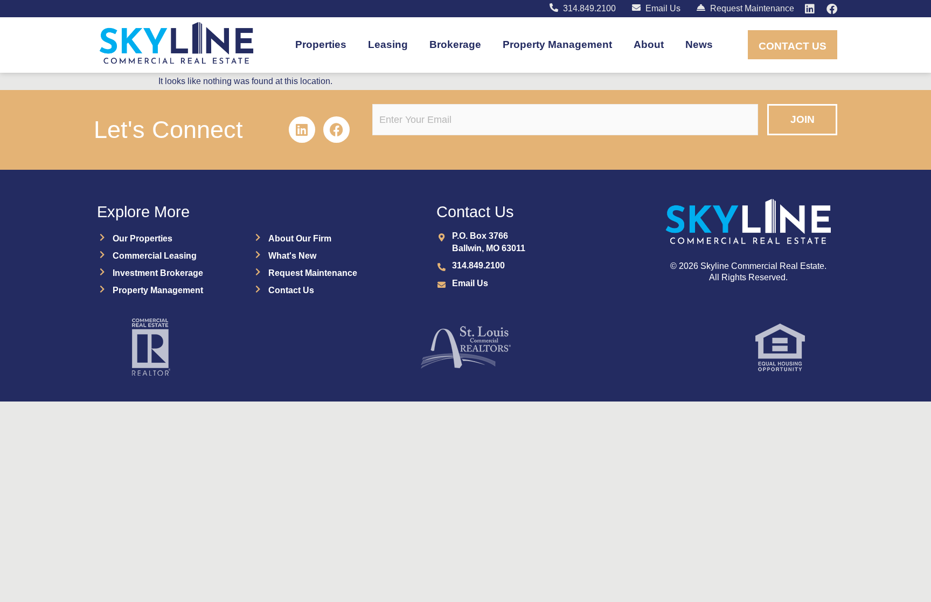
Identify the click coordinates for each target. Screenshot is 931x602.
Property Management (557, 44)
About (649, 44)
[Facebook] (336, 129)
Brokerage (455, 44)
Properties (320, 44)
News (699, 44)
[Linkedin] (302, 129)
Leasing (388, 44)
